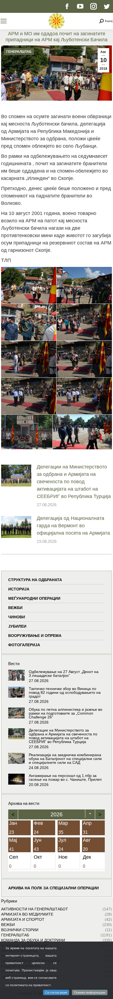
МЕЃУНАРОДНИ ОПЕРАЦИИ (34, 598)
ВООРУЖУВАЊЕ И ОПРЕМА (34, 635)
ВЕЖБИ (15, 608)
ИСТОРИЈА (18, 589)
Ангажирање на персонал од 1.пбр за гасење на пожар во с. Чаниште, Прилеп (65, 777)
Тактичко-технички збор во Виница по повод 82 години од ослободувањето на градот (65, 692)
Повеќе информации (89, 992)
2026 (56, 814)
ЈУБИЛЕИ (17, 626)
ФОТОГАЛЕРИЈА (24, 645)
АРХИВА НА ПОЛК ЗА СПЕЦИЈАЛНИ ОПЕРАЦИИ (53, 888)
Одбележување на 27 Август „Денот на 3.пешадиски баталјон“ (63, 673)
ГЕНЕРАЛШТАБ (19, 52)
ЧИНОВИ (16, 617)
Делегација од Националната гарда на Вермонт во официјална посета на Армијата (73, 525)
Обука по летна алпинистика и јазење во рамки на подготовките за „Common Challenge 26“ (65, 713)
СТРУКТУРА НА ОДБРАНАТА (35, 580)
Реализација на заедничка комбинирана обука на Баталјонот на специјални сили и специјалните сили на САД (65, 758)
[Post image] (16, 476)
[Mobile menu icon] (4, 21)
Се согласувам (56, 992)
